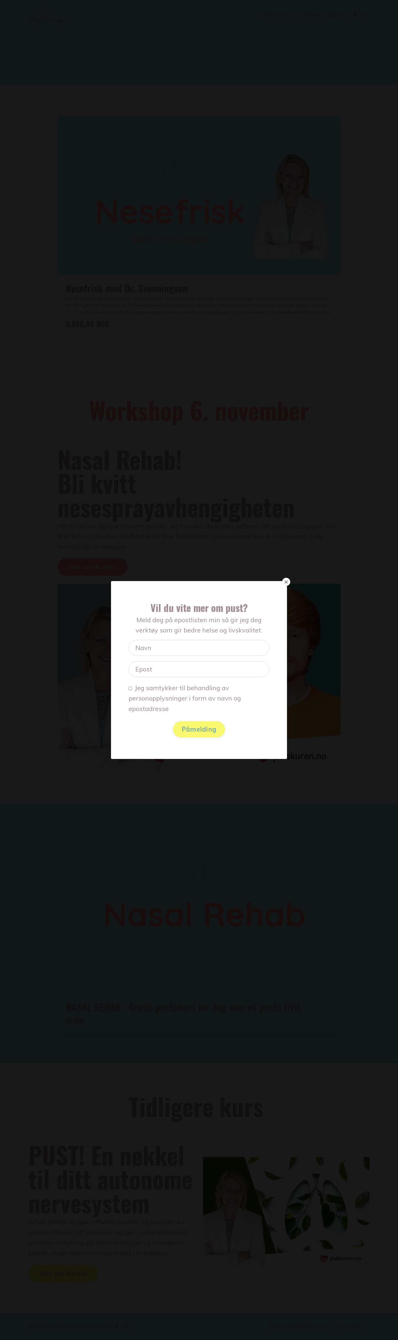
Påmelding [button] (199, 729)
